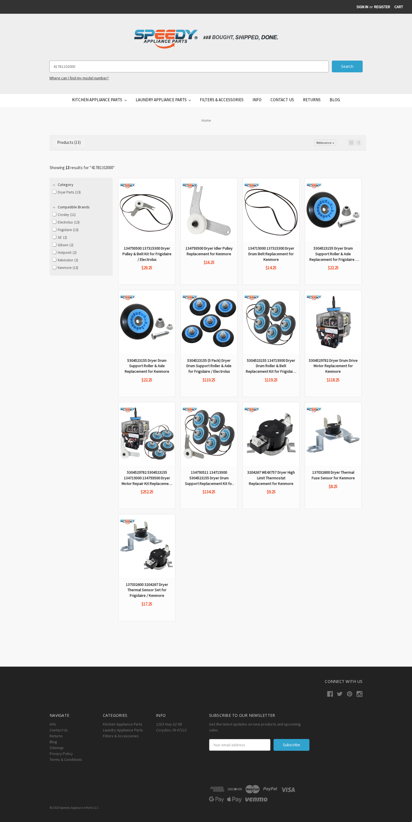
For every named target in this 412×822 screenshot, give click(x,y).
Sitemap (57, 747)
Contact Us (282, 99)
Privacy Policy (61, 753)
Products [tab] (68, 142)
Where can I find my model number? (79, 77)
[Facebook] (330, 694)
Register (382, 6)
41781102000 (102, 167)
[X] (340, 694)
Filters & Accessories (222, 99)
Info (257, 99)
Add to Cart (147, 226)
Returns (312, 99)
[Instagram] (359, 694)
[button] (351, 143)
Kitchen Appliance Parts (97, 99)
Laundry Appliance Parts (162, 99)
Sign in (362, 6)
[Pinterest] (350, 694)
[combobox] (188, 66)
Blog (335, 99)
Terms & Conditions (66, 759)
